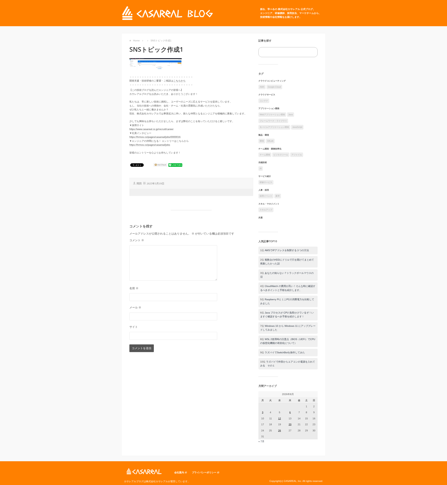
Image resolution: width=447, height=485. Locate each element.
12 (279, 418)
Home (136, 40)
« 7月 (261, 441)
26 (279, 430)
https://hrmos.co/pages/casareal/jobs (149, 144)
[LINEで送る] (175, 165)
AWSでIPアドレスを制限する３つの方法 (287, 250)
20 (290, 424)
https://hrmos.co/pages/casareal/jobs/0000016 (155, 137)
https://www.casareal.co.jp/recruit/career (151, 129)
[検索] (311, 52)
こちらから (179, 80)
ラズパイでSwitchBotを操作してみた (285, 352)
